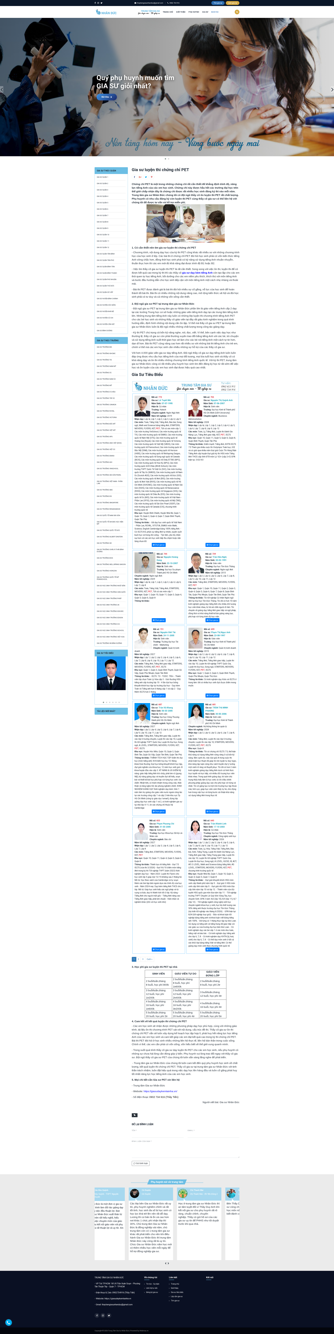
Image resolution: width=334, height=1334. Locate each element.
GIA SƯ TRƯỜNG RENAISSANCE (108, 509)
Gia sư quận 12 (103, 247)
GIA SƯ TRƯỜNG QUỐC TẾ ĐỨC (108, 530)
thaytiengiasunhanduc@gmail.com (117, 1304)
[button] (165, 159)
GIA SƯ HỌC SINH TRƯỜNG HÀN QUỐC (111, 592)
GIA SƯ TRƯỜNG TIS (104, 360)
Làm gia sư (232, 3)
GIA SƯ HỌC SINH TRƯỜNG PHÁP (109, 598)
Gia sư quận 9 (102, 228)
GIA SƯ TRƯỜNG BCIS (105, 558)
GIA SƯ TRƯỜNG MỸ (104, 385)
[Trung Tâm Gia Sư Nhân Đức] (128, 12)
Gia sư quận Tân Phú (105, 260)
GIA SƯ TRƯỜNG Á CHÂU (106, 392)
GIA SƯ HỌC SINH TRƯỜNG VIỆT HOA (110, 637)
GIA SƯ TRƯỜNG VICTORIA (107, 417)
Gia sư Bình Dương (104, 331)
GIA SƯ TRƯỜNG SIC (104, 543)
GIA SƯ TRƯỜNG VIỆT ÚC (106, 449)
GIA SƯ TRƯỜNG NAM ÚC (106, 379)
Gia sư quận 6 (102, 209)
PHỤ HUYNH (194, 12)
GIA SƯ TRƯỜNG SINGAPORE (107, 503)
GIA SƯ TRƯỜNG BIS (104, 347)
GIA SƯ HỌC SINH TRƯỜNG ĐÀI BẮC (110, 611)
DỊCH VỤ (214, 12)
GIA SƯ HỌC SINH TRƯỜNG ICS (108, 624)
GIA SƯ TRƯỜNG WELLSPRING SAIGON (111, 564)
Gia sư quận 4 (102, 196)
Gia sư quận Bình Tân (106, 267)
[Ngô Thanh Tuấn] (111, 673)
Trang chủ (168, 12)
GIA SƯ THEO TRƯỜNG (108, 340)
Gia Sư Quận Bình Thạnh (107, 273)
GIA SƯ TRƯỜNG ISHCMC (106, 353)
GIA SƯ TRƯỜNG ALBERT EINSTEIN (110, 537)
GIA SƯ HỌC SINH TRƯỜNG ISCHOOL (110, 630)
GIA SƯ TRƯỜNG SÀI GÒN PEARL (109, 475)
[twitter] (101, 3)
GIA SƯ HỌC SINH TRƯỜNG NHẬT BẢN (111, 586)
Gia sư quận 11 (103, 241)
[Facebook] (95, 3)
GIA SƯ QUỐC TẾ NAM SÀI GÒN (108, 515)
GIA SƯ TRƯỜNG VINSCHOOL (107, 469)
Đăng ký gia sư (152, 1292)
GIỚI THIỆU (180, 12)
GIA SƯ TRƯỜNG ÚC (104, 373)
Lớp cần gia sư (177, 1296)
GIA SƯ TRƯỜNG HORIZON (107, 571)
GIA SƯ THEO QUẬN (106, 170)
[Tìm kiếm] (237, 12)
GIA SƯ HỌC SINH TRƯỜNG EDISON (110, 618)
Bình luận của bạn (142, 1141)
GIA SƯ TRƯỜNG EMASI (105, 456)
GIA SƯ (205, 12)
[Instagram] (98, 3)
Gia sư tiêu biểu (177, 1292)
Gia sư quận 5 (102, 203)
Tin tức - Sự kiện (152, 1284)
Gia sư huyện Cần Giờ (105, 324)
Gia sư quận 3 (102, 190)
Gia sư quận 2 (102, 183)
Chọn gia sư (159, 545)
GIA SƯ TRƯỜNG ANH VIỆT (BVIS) (109, 443)
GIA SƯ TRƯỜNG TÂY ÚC (106, 398)
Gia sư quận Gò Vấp (105, 292)
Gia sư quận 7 (102, 215)
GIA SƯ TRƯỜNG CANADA (106, 405)
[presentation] (1, 89)
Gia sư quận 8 (102, 222)
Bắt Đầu (105, 97)
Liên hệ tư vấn (151, 1288)
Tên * (134, 1130)
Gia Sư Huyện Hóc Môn (106, 305)
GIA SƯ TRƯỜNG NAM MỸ (106, 366)
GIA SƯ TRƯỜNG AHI (104, 462)
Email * (191, 1130)
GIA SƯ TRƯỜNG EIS (104, 496)
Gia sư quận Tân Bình (106, 254)
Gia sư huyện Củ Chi (105, 318)
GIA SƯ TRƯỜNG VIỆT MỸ (106, 430)
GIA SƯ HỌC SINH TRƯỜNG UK (108, 605)
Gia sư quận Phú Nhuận (106, 279)
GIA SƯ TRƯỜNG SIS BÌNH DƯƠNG (109, 643)
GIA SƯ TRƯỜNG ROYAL (106, 411)
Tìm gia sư (218, 3)
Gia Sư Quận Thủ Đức (105, 286)
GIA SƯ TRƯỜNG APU (105, 437)
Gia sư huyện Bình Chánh (107, 299)
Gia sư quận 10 (103, 235)
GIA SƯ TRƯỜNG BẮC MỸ (106, 424)
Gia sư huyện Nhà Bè (105, 311)
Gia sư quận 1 (102, 177)
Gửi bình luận (142, 1163)
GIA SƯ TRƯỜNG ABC (105, 490)
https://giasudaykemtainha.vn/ (160, 1091)
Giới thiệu (174, 1288)
